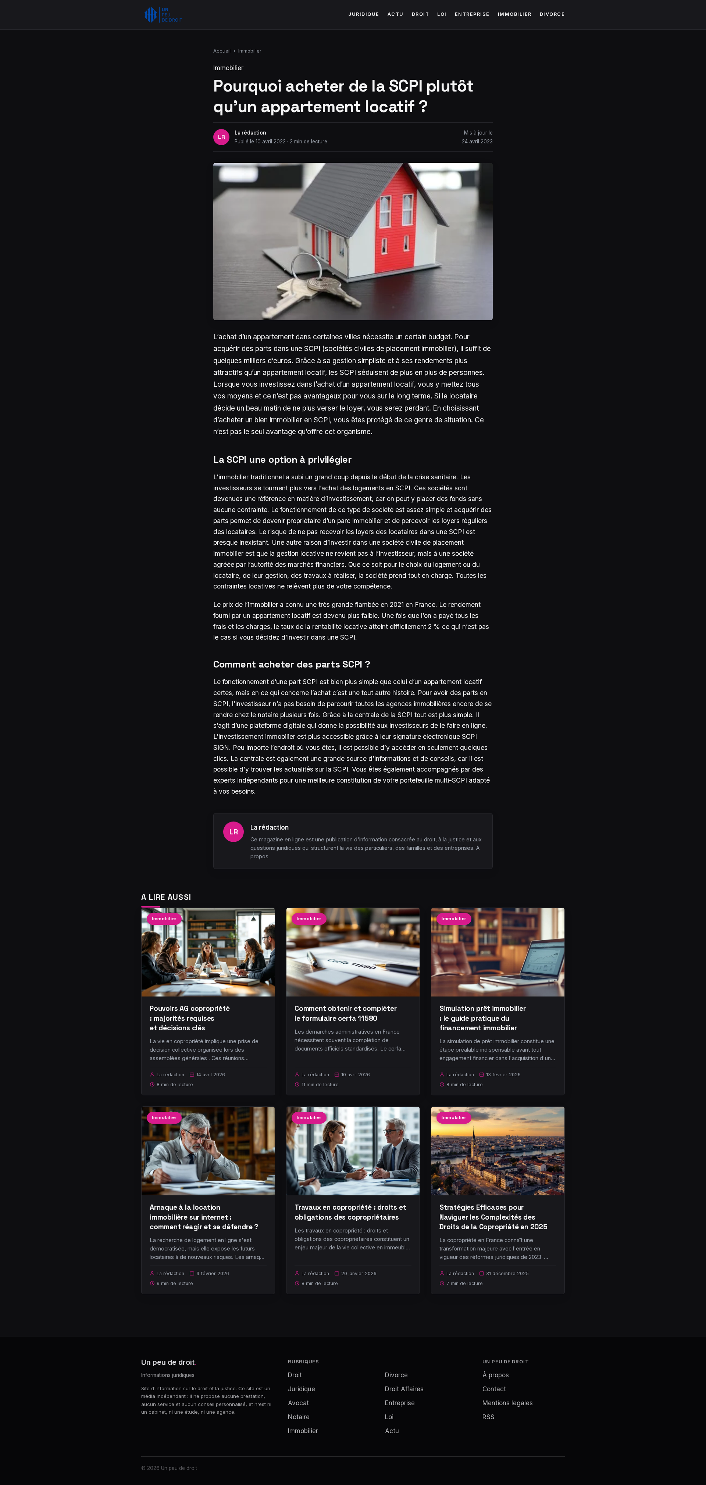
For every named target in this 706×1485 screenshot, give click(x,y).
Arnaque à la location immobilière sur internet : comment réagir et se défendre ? (204, 1217)
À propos (495, 1375)
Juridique (363, 14)
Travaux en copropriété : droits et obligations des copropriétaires (350, 1212)
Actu (396, 14)
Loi (442, 14)
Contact (494, 1389)
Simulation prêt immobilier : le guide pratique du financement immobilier (482, 1018)
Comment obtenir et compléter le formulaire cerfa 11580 (346, 1013)
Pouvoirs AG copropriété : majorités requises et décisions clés (190, 1018)
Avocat (298, 1403)
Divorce (552, 14)
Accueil (222, 51)
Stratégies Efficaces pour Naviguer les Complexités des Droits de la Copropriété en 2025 (493, 1217)
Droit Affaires (404, 1389)
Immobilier (515, 14)
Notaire (299, 1417)
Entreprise (472, 14)
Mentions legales (507, 1403)
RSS (488, 1417)
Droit (420, 14)
